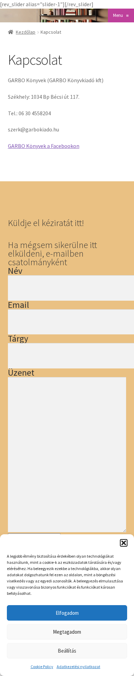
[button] (123, 542)
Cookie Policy (42, 666)
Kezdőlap (25, 32)
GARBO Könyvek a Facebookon (43, 145)
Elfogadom (67, 613)
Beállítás (67, 650)
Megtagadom (67, 632)
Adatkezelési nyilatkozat (78, 666)
